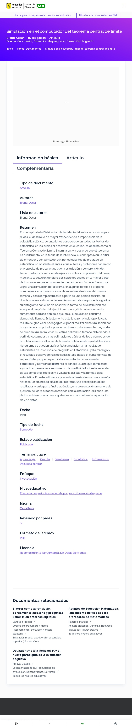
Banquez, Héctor (22, 621)
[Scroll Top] (115, 723)
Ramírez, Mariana (78, 621)
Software (36, 629)
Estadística (80, 459)
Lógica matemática (24, 667)
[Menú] (123, 6)
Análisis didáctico (79, 625)
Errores (17, 625)
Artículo (54, 37)
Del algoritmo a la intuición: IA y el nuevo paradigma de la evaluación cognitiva (37, 655)
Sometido (26, 429)
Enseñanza (62, 459)
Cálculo (45, 459)
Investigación (37, 37)
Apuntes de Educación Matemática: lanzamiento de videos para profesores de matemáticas (94, 613)
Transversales (90, 629)
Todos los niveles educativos (85, 633)
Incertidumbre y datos (35, 625)
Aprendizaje (27, 459)
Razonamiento (21, 629)
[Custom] (16, 723)
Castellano (27, 508)
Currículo (95, 625)
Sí (21, 523)
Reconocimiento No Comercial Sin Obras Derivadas (53, 552)
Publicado (26, 444)
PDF (23, 538)
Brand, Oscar (15, 37)
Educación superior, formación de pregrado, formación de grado (50, 41)
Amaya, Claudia (21, 663)
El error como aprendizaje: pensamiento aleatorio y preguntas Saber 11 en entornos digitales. (38, 613)
